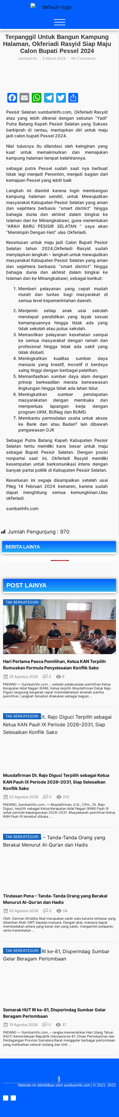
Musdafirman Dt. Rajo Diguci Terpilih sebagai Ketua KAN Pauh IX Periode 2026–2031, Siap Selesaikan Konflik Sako (56, 782)
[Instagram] (5, 1098)
